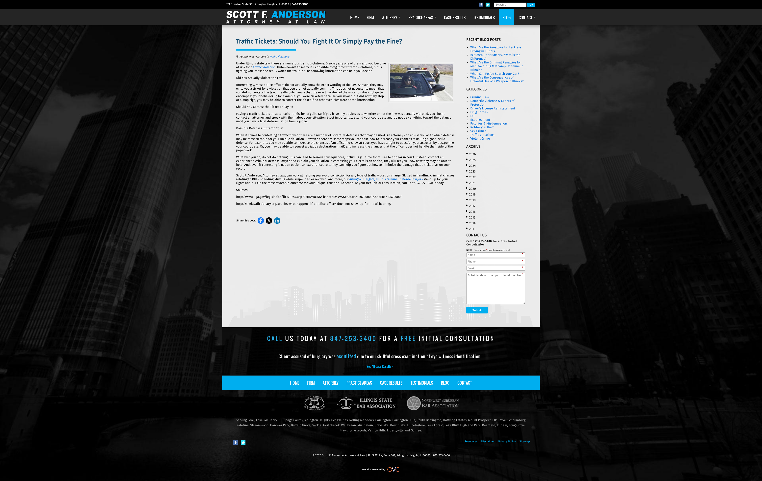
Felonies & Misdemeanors (489, 123)
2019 (470, 194)
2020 (471, 188)
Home (294, 383)
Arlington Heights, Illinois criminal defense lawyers (386, 179)
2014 (471, 223)
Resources (471, 441)
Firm (311, 383)
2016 (471, 211)
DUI (472, 116)
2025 (471, 160)
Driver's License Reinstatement (492, 108)
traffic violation (264, 67)
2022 (471, 177)
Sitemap (524, 441)
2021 (470, 183)
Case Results (391, 383)
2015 (470, 217)
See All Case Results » (380, 366)
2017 (470, 206)
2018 (471, 200)
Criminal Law (479, 97)
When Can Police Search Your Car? (494, 73)
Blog (445, 383)
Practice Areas (359, 383)
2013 (470, 229)
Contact (464, 383)
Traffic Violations (279, 57)
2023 (471, 171)
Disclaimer (488, 441)
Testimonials (422, 383)
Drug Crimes (479, 112)
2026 (471, 154)
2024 (471, 165)
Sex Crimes (478, 131)
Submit (477, 310)
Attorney (331, 383)
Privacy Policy (507, 441)
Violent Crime (480, 138)
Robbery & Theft (482, 127)
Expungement (480, 119)
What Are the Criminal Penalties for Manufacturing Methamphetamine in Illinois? (496, 66)
